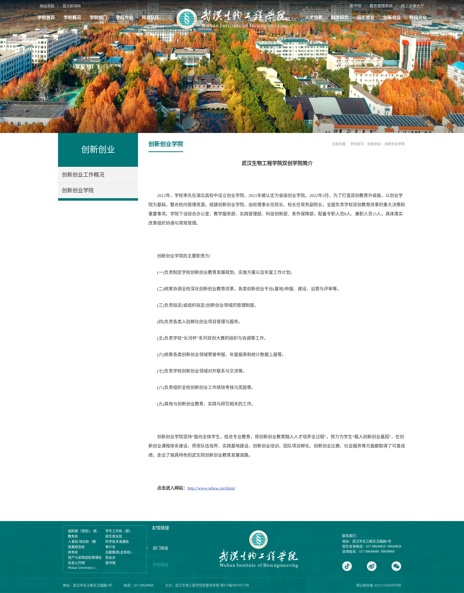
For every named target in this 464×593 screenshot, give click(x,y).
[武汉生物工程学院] (232, 18)
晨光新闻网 (72, 6)
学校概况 (72, 17)
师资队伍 (150, 17)
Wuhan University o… (83, 568)
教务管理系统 (381, 6)
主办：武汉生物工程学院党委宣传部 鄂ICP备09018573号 (207, 585)
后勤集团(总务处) (118, 552)
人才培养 (313, 17)
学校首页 (46, 17)
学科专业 (124, 17)
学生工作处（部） (118, 531)
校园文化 (418, 17)
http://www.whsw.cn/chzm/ (211, 488)
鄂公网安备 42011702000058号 (378, 585)
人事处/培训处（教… (83, 541)
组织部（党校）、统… (84, 531)
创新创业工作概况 (83, 175)
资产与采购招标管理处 (85, 557)
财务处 (73, 552)
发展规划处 (76, 547)
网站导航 (47, 6)
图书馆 (355, 6)
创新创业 (392, 17)
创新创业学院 (78, 190)
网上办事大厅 (412, 6)
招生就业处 (113, 536)
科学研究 (339, 17)
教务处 (73, 536)
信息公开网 (76, 563)
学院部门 (98, 17)
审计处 (110, 547)
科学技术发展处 (117, 541)
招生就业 (366, 17)
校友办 (110, 557)
